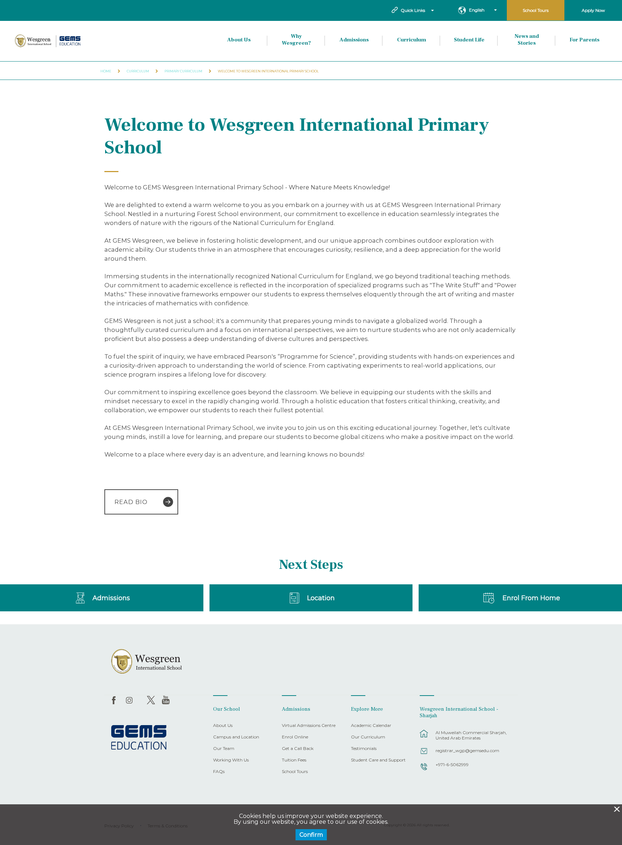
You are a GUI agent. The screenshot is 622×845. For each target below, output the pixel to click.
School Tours (536, 10)
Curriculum (411, 40)
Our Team (223, 748)
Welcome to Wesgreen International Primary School (268, 71)
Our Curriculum (368, 737)
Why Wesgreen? (296, 39)
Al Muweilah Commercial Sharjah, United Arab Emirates (471, 735)
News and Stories (526, 39)
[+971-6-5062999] (424, 770)
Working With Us (231, 760)
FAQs (219, 771)
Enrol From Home (531, 598)
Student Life (469, 40)
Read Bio (131, 501)
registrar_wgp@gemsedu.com (467, 750)
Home (105, 71)
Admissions (354, 40)
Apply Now (593, 10)
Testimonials (364, 748)
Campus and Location (236, 737)
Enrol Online (295, 737)
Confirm (311, 834)
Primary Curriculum (183, 71)
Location (321, 598)
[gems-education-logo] (139, 737)
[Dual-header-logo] (48, 41)
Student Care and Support (378, 760)
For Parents (584, 40)
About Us (239, 40)
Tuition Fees (294, 760)
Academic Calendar (371, 725)
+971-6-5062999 (452, 764)
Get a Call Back (298, 748)
